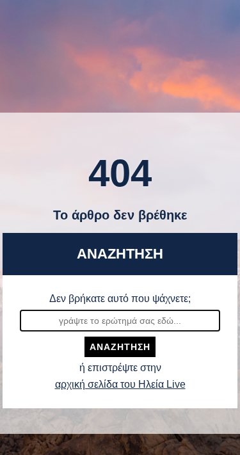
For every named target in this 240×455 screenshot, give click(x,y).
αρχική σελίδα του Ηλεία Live (120, 384)
